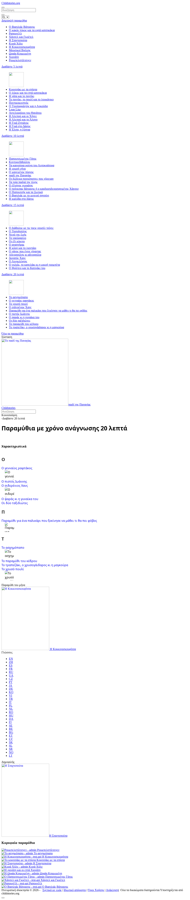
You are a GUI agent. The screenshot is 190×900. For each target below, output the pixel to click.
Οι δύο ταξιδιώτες (19, 320)
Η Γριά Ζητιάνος (19, 122)
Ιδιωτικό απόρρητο (75, 890)
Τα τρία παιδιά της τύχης (23, 182)
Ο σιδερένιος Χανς (20, 307)
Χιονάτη (14, 56)
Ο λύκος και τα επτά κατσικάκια (28, 92)
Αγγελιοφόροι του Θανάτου (25, 112)
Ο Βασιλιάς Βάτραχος (22, 26)
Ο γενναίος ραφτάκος (21, 300)
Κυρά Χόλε (16, 43)
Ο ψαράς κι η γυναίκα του (24, 317)
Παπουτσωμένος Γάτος (22, 158)
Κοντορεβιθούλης (19, 162)
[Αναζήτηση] (2, 14)
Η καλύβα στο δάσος (21, 198)
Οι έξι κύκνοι (17, 241)
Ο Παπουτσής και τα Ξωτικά (26, 192)
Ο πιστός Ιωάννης (19, 313)
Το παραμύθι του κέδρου (23, 324)
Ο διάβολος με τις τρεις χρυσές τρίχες (31, 228)
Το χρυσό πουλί (18, 303)
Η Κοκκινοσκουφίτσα (22, 46)
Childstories (8, 407)
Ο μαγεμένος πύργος (21, 172)
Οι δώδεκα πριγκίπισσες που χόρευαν (31, 178)
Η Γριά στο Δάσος (19, 126)
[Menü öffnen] (2, 7)
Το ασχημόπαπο (18, 297)
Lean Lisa (15, 109)
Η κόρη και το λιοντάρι (22, 248)
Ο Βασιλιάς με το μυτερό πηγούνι (29, 195)
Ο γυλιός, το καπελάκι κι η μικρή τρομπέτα (34, 264)
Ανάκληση (112, 890)
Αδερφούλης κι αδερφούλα (25, 254)
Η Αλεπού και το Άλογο (23, 119)
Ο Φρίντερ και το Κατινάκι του (27, 268)
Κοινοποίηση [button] (9, 415)
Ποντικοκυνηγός (18, 102)
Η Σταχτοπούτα (18, 40)
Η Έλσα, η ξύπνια (19, 129)
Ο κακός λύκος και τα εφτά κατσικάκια (32, 30)
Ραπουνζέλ (15, 33)
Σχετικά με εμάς (52, 890)
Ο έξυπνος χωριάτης (21, 185)
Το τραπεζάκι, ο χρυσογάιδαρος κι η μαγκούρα (36, 327)
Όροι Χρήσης (96, 890)
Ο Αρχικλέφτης (18, 261)
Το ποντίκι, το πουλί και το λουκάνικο (31, 99)
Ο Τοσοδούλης (18, 231)
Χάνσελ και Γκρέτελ (21, 36)
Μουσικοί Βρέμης (19, 50)
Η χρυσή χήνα (17, 168)
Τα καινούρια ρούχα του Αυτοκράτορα (31, 165)
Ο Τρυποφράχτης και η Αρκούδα (28, 106)
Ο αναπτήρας (16, 244)
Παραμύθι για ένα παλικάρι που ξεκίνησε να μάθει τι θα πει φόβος (48, 310)
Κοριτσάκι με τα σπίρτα (23, 89)
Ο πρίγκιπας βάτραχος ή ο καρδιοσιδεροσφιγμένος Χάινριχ (44, 188)
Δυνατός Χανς (17, 258)
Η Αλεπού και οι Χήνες (23, 116)
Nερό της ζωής (17, 234)
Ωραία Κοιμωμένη (20, 53)
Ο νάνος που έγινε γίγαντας (25, 251)
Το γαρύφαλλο (17, 238)
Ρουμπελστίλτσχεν (20, 60)
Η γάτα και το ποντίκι (21, 96)
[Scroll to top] (2, 897)
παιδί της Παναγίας (20, 175)
